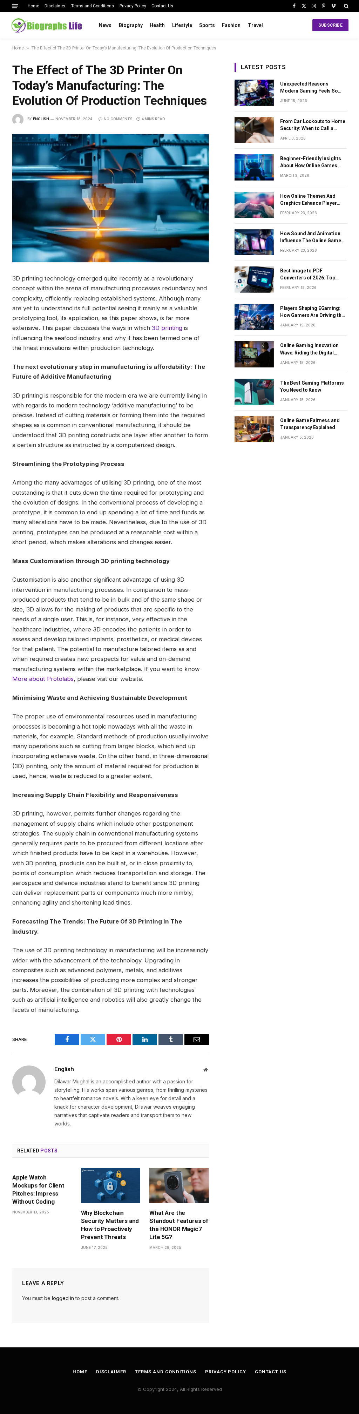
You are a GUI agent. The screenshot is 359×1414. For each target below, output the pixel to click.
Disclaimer (55, 6)
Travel (255, 25)
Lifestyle (182, 25)
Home (33, 6)
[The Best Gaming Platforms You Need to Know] (254, 392)
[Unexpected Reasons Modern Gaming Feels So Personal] (254, 93)
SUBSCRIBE (330, 25)
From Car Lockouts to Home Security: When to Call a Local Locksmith (312, 125)
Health (157, 25)
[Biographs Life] (47, 25)
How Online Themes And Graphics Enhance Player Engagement (308, 200)
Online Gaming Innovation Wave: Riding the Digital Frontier (309, 349)
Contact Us (162, 6)
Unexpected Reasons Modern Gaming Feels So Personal (309, 87)
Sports (207, 25)
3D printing (167, 327)
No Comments (118, 119)
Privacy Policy (133, 6)
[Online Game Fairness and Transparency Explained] (254, 429)
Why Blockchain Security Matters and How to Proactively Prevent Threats (110, 1224)
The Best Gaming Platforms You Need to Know (312, 386)
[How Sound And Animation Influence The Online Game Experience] (254, 242)
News (105, 25)
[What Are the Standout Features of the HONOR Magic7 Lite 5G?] (179, 1185)
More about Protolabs (43, 678)
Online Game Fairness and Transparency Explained (310, 424)
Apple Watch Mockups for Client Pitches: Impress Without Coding (38, 1189)
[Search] (345, 6)
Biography (131, 25)
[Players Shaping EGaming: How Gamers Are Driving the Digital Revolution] (254, 317)
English (41, 119)
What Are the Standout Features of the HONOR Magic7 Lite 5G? (178, 1224)
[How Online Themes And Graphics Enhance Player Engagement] (254, 205)
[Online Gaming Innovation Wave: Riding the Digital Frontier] (254, 354)
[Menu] (15, 6)
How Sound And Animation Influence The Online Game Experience (310, 237)
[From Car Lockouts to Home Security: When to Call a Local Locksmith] (254, 130)
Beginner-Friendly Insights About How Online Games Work (310, 162)
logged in (63, 1298)
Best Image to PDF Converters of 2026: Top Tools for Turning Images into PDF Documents (309, 274)
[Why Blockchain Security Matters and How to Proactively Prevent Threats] (111, 1185)
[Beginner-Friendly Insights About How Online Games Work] (254, 167)
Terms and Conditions (92, 6)
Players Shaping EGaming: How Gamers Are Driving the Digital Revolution (312, 312)
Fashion (231, 25)
